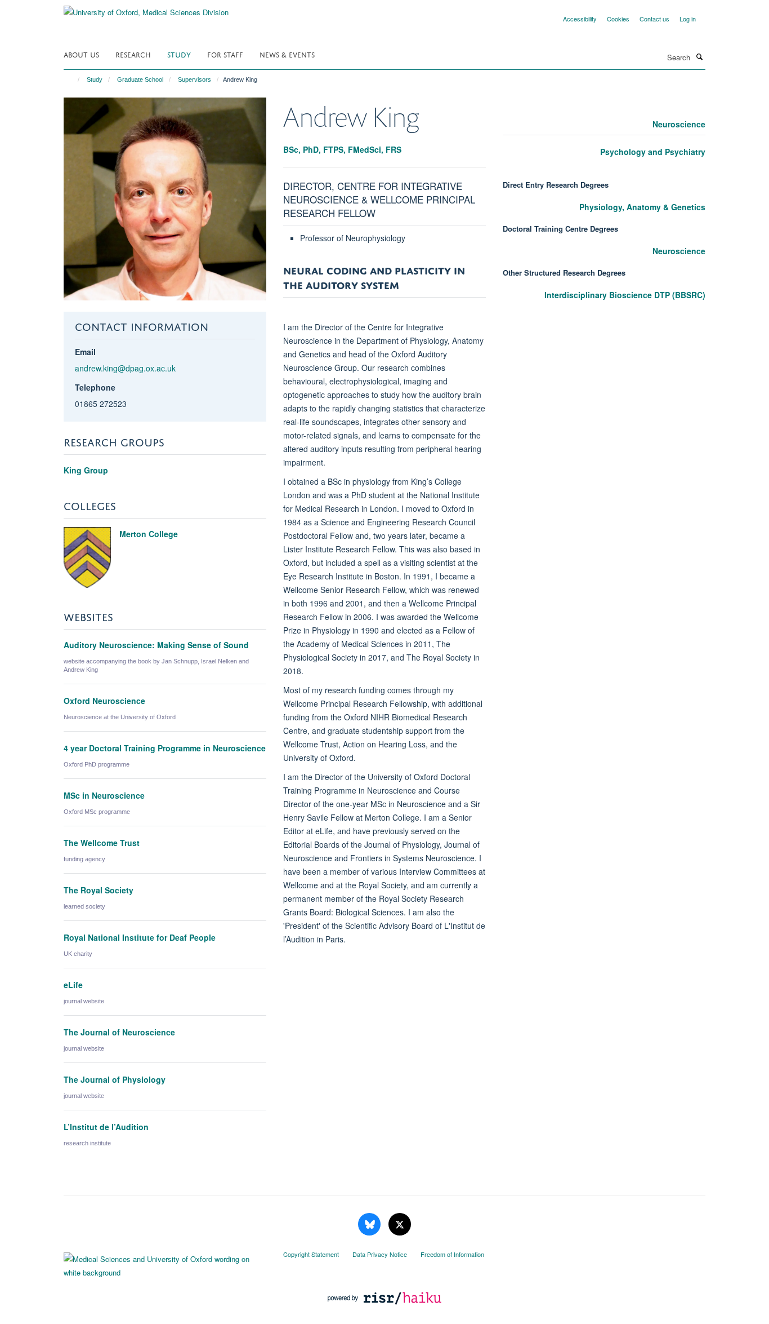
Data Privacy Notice (379, 1254)
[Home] (73, 79)
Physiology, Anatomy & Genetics (642, 206)
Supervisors (194, 79)
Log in (687, 18)
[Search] (699, 56)
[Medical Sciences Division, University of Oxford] (165, 1263)
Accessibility (580, 18)
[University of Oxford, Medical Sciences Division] (146, 8)
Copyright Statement (311, 1254)
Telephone (95, 387)
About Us (81, 53)
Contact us (654, 18)
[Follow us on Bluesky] (370, 1224)
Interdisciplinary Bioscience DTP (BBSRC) (624, 294)
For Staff (225, 53)
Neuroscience (678, 124)
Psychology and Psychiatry (652, 151)
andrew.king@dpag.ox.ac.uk (125, 368)
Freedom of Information (452, 1254)
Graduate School (140, 79)
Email (85, 351)
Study (179, 53)
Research (133, 53)
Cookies (618, 18)
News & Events (287, 53)
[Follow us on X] (399, 1224)
